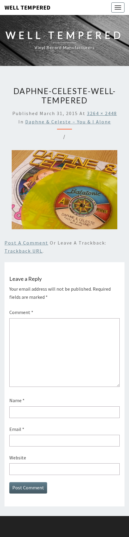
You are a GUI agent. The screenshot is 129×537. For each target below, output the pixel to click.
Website (17, 458)
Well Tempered (27, 7)
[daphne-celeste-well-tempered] (64, 191)
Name (17, 400)
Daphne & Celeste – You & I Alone (68, 122)
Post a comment (26, 243)
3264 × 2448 (102, 113)
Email (16, 429)
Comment (21, 312)
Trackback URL (23, 251)
